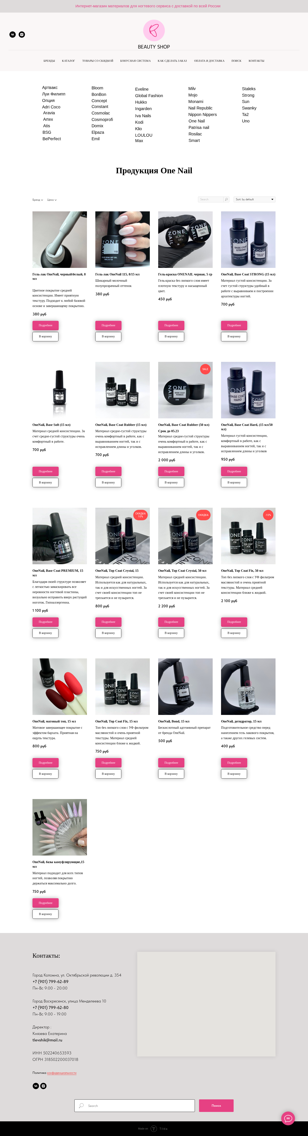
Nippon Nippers (202, 114)
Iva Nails (143, 115)
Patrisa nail (199, 127)
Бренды (49, 60)
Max (139, 140)
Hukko (141, 102)
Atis (46, 125)
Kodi (139, 122)
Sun (245, 101)
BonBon (99, 94)
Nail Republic (200, 108)
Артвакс (50, 87)
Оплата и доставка (209, 60)
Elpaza (98, 132)
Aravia (49, 113)
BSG (47, 132)
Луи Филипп (53, 94)
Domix (97, 125)
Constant (100, 106)
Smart (194, 140)
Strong (248, 95)
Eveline (142, 89)
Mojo (192, 95)
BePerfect (52, 138)
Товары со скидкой (97, 60)
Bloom (97, 88)
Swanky (249, 108)
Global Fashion (149, 95)
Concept (99, 100)
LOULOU (143, 135)
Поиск (237, 60)
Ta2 (245, 114)
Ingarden (143, 108)
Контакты (256, 60)
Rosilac (195, 134)
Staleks (249, 88)
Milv (192, 88)
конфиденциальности (61, 1073)
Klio (138, 128)
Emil (96, 138)
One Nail (197, 121)
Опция (48, 100)
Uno (246, 121)
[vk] (12, 34)
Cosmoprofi (102, 119)
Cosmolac (101, 113)
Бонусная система (135, 60)
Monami (195, 101)
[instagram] (22, 34)
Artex (48, 119)
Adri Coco (51, 107)
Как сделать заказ (172, 60)
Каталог (68, 60)
